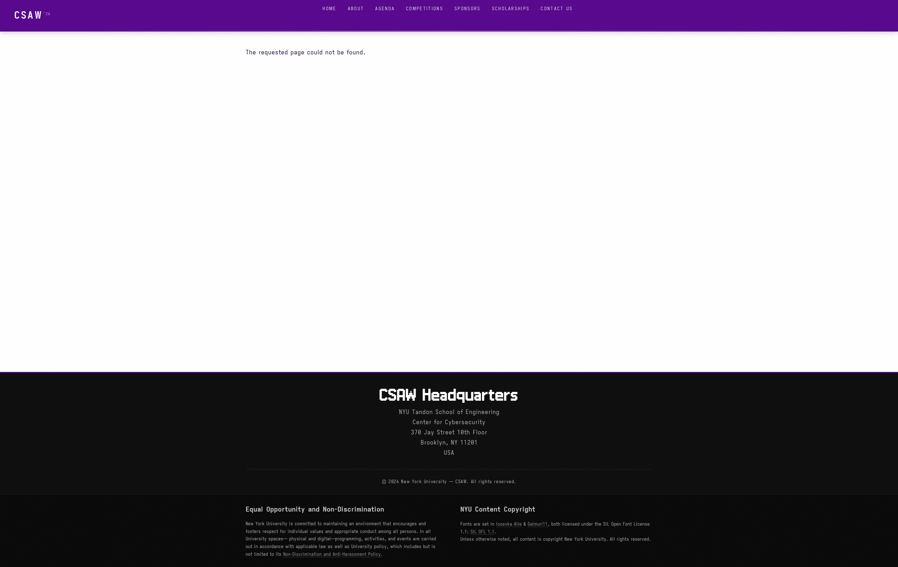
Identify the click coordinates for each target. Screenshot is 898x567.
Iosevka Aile (509, 524)
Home (329, 9)
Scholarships (511, 9)
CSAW (28, 15)
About (356, 9)
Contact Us (556, 9)
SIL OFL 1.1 (482, 532)
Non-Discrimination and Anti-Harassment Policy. (332, 554)
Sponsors (467, 9)
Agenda (385, 9)
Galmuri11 (538, 524)
